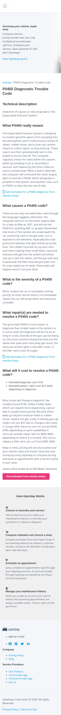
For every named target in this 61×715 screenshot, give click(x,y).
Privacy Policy (16, 655)
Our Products (16, 671)
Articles (7, 82)
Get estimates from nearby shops (26, 476)
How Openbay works (15, 59)
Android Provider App (20, 678)
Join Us (12, 682)
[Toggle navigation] (5, 6)
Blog (11, 658)
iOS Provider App (18, 675)
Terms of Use (29, 709)
